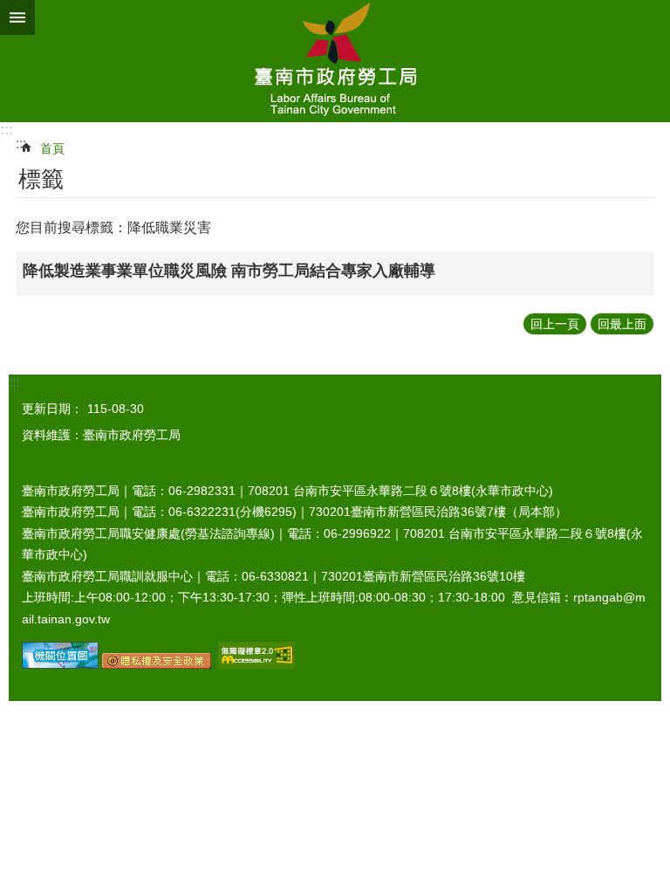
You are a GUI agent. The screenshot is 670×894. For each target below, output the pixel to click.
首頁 (52, 148)
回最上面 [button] (622, 324)
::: (6, 129)
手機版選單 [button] (17, 17)
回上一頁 (554, 324)
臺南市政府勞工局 (335, 61)
